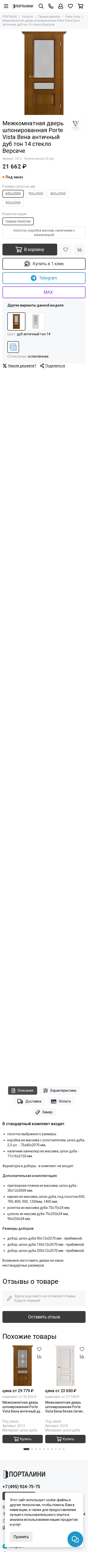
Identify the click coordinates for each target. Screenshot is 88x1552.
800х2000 (58, 194)
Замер (47, 1112)
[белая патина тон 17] (36, 321)
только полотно (18, 221)
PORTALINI (9, 16)
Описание (25, 1090)
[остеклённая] (13, 347)
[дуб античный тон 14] (16, 321)
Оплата (65, 1101)
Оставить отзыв (44, 1316)
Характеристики (63, 1090)
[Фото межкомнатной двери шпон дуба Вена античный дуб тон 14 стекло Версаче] (44, 73)
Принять (21, 1537)
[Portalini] (23, 6)
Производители (49, 16)
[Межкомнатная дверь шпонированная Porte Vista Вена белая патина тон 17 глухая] (65, 1365)
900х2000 (13, 203)
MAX (48, 292)
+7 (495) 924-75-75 (21, 1486)
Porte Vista (72, 16)
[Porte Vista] (75, 125)
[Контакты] (51, 6)
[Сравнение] (80, 249)
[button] (26, 1449)
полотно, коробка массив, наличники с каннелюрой (44, 232)
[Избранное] (65, 249)
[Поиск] (41, 6)
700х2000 (35, 194)
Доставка (33, 1101)
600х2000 (13, 194)
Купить (26, 1439)
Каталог (27, 16)
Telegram (48, 277)
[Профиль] (61, 6)
